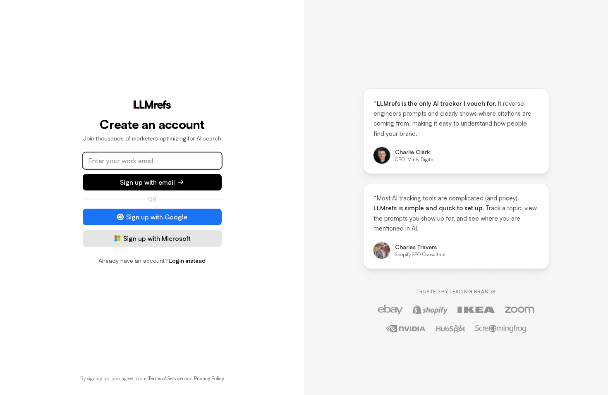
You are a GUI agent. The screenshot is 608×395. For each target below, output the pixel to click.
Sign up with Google (156, 217)
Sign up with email (147, 182)
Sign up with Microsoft (156, 238)
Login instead (187, 260)
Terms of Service (165, 378)
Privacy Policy (209, 378)
